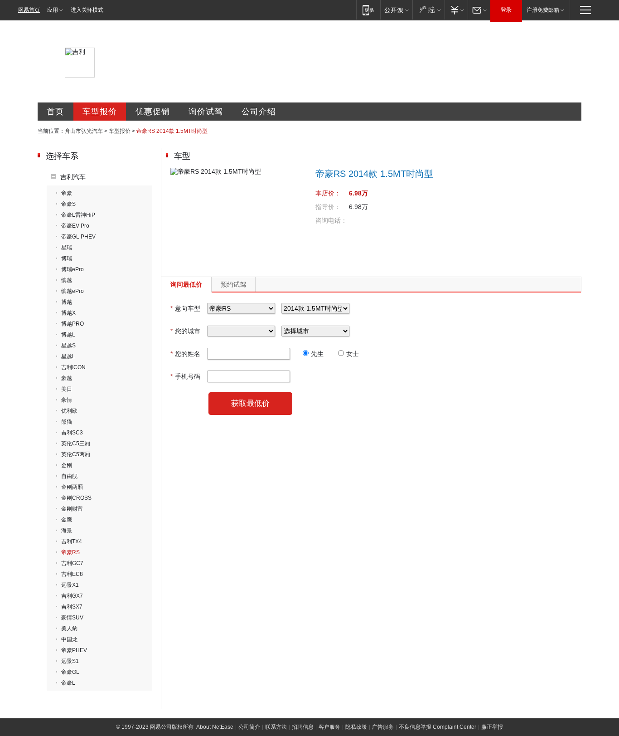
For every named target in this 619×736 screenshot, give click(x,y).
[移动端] (368, 9)
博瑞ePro (72, 269)
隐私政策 (356, 727)
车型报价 (99, 111)
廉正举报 (492, 727)
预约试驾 (233, 284)
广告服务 (383, 727)
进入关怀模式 (87, 10)
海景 (66, 530)
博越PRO (72, 324)
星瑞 (66, 247)
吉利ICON (73, 367)
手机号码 (185, 376)
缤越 (66, 280)
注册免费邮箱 (543, 10)
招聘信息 (303, 727)
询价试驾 (206, 111)
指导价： (328, 206)
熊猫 (66, 422)
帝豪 (66, 193)
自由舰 (69, 476)
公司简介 (249, 727)
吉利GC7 (72, 563)
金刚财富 (72, 509)
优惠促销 (152, 111)
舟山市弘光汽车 (84, 131)
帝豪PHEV (74, 650)
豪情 (66, 400)
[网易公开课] (396, 9)
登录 (506, 10)
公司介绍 (259, 111)
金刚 (66, 465)
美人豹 (69, 628)
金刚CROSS (76, 498)
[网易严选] (428, 9)
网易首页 (29, 10)
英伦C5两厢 (75, 454)
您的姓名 (185, 353)
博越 (66, 302)
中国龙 (69, 639)
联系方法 (276, 727)
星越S (68, 345)
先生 (317, 353)
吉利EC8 (72, 574)
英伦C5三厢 (75, 443)
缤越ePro (72, 291)
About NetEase (214, 727)
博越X (68, 313)
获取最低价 (250, 403)
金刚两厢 (72, 487)
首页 (55, 111)
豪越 (66, 378)
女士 (352, 353)
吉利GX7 (72, 596)
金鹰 (66, 520)
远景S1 (70, 661)
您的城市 (185, 331)
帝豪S (68, 204)
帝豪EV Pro (75, 226)
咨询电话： (331, 220)
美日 (66, 389)
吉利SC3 (72, 432)
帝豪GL (70, 672)
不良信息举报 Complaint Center (437, 727)
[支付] (456, 9)
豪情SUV (72, 617)
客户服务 (329, 727)
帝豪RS (70, 552)
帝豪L (68, 683)
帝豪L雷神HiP (78, 215)
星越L (68, 356)
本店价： (328, 193)
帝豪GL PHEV (78, 237)
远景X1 (70, 585)
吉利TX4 (71, 541)
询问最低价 (186, 284)
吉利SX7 (71, 607)
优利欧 (69, 411)
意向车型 (185, 308)
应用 (52, 10)
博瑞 (66, 258)
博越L (68, 334)
